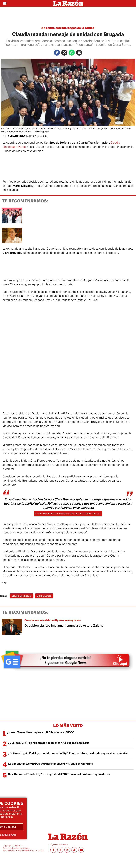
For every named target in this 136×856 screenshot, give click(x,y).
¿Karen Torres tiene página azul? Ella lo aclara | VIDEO (40, 732)
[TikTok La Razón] (74, 850)
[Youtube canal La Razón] (81, 850)
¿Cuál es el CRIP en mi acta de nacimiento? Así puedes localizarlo (48, 742)
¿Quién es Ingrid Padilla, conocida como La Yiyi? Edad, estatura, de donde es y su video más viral (68, 753)
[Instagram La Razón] (67, 850)
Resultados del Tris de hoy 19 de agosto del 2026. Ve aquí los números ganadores (59, 774)
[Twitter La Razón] (64, 53)
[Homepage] (68, 3)
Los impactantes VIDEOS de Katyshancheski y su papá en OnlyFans (50, 763)
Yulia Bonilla (16, 136)
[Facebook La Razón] (57, 53)
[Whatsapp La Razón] (72, 53)
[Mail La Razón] (79, 53)
